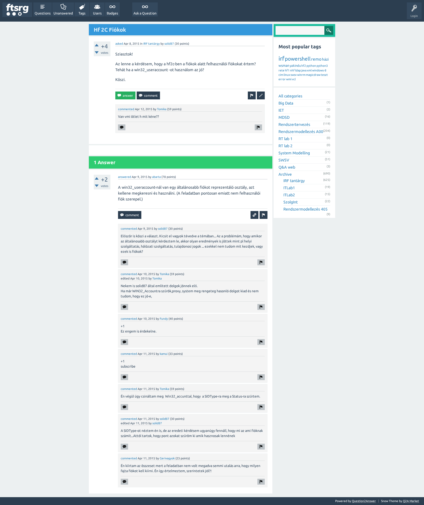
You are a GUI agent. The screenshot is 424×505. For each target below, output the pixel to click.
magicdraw (313, 74)
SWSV (283, 160)
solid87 (169, 43)
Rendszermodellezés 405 (305, 209)
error (282, 79)
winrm (301, 74)
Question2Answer (364, 501)
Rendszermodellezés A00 (300, 131)
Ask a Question (145, 13)
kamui (164, 353)
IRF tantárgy (151, 43)
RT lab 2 (285, 146)
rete (281, 70)
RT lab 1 (285, 138)
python (311, 65)
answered (124, 176)
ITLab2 (289, 195)
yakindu (295, 65)
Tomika (161, 109)
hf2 (303, 65)
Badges (112, 13)
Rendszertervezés (294, 124)
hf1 (287, 70)
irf (281, 58)
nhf (292, 70)
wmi (289, 79)
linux (287, 74)
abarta (156, 176)
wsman (283, 65)
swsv (294, 74)
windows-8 (319, 70)
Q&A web (286, 167)
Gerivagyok (167, 458)
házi (325, 59)
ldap (298, 70)
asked (119, 43)
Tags (82, 13)
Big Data (285, 103)
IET (281, 110)
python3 (322, 65)
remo (316, 59)
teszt (324, 74)
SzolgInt (290, 202)
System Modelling (294, 153)
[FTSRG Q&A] (17, 9)
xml (309, 70)
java (303, 70)
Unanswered (63, 13)
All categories (290, 96)
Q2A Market (411, 501)
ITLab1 (289, 188)
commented (126, 109)
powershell (298, 59)
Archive (285, 174)
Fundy (164, 318)
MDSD (284, 117)
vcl (294, 79)
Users (97, 13)
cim (280, 74)
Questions (43, 13)
